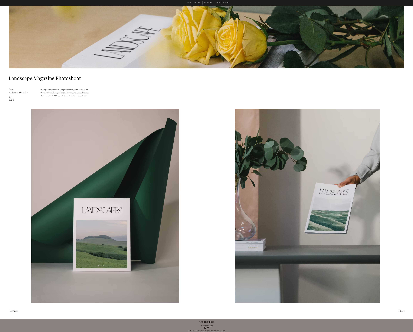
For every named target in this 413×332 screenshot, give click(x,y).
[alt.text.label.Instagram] (205, 328)
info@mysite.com (207, 326)
